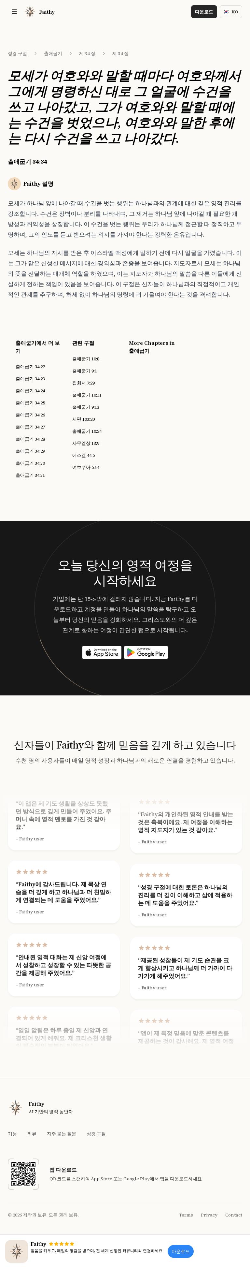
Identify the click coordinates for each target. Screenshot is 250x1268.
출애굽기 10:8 (85, 359)
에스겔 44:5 (83, 455)
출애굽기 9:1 (84, 371)
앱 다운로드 (63, 1169)
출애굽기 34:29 (30, 451)
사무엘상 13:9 (85, 443)
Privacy (209, 1215)
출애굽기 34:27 (30, 427)
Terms (186, 1215)
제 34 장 (87, 53)
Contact (233, 1215)
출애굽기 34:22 (30, 366)
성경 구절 (17, 53)
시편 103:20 (83, 419)
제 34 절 (120, 53)
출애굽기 (53, 53)
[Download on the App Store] (101, 652)
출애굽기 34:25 (30, 403)
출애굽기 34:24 (30, 390)
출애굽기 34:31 (30, 475)
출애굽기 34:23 (30, 378)
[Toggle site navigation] (14, 11)
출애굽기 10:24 (87, 431)
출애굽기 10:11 (87, 395)
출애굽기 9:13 (85, 407)
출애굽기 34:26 (30, 415)
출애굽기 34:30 (30, 463)
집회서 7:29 (83, 383)
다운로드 (204, 11)
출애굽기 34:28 (30, 439)
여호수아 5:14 (85, 467)
